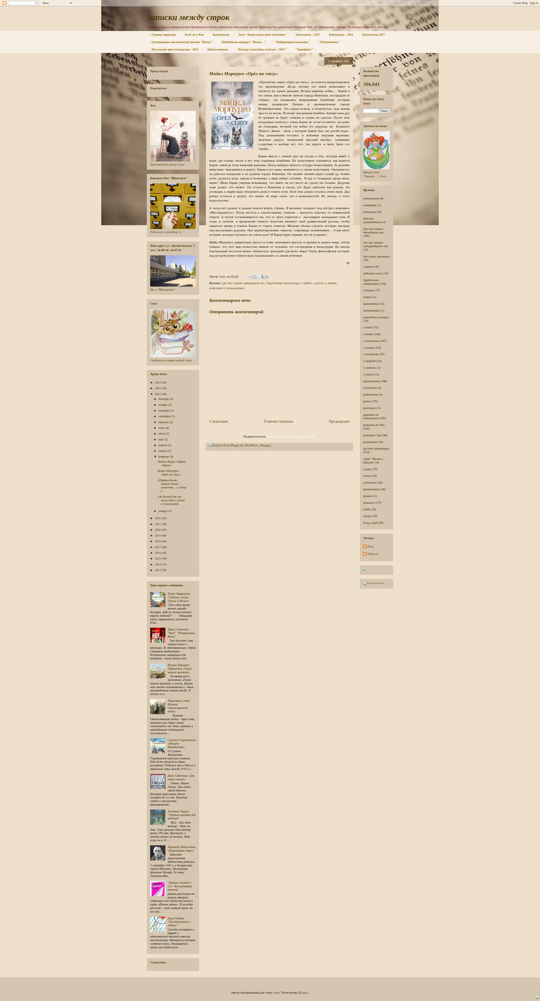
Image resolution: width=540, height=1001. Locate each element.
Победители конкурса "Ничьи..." (243, 42)
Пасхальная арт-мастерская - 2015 (174, 49)
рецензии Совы (372, 435)
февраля (164, 456)
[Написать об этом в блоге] (255, 277)
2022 (158, 518)
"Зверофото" (304, 49)
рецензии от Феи (374, 425)
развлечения (370, 394)
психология (370, 388)
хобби (366, 509)
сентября (164, 416)
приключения (371, 381)
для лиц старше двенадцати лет (243, 283)
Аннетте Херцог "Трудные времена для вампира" (182, 814)
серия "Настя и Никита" (373, 460)
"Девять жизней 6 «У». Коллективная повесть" (180, 886)
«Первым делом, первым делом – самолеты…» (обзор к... (172, 485)
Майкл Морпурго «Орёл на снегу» (169, 472)
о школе (368, 374)
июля (162, 428)
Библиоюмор (221, 35)
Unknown (373, 554)
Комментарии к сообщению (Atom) (291, 436)
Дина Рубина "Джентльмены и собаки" (179, 921)
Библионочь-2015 (373, 35)
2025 (158, 382)
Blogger (303, 992)
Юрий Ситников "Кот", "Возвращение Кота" (181, 632)
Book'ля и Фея (194, 35)
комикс (367, 297)
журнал (368, 266)
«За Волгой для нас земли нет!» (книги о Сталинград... (171, 500)
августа (163, 422)
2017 (158, 547)
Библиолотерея (217, 49)
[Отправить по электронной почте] (251, 277)
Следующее (218, 421)
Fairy (370, 546)
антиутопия (371, 198)
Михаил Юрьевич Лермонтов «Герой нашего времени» (180, 668)
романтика (370, 442)
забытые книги (372, 273)
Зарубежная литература (282, 283)
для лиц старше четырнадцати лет (375, 244)
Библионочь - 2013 (308, 35)
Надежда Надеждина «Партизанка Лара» (182, 848)
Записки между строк (188, 17)
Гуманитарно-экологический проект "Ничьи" (181, 42)
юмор (366, 516)
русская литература (376, 448)
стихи (367, 476)
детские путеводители (372, 220)
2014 (158, 564)
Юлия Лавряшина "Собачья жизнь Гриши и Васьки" (179, 597)
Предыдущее (339, 421)
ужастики (370, 482)
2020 (158, 530)
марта (163, 451)
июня (162, 433)
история (368, 290)
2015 (158, 558)
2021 (158, 524)
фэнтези (368, 503)
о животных (371, 341)
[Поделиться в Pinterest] (267, 277)
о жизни (330, 283)
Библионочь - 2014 (341, 35)
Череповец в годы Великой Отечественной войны (179, 706)
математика (371, 310)
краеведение (370, 304)
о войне (306, 283)
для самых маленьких (376, 256)
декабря (163, 399)
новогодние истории (376, 317)
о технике (369, 368)
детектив (369, 212)
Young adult (370, 523)
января (163, 511)
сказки (367, 469)
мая (161, 439)
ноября (163, 405)
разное (367, 401)
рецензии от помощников (226, 288)
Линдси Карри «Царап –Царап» (172, 463)
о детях (318, 283)
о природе (369, 361)
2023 (158, 394)
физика (367, 496)
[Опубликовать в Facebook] (263, 277)
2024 (158, 388)
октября (164, 410)
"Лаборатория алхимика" (291, 42)
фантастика (371, 489)
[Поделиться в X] (259, 277)
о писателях (371, 354)
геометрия (370, 205)
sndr (276, 992)
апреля (163, 445)
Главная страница (163, 35)
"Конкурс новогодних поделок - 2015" (261, 49)
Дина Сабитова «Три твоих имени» (181, 777)
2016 (158, 553)
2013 (158, 570)
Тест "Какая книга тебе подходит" (262, 35)
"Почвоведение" (329, 42)
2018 (158, 541)
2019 (158, 535)
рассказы (369, 408)
